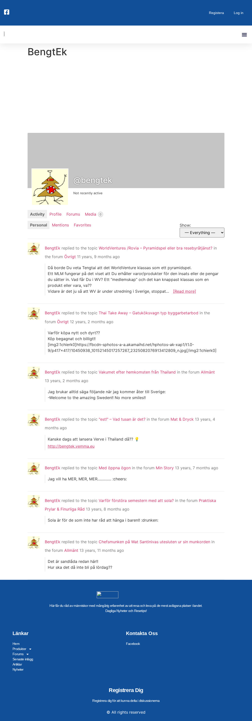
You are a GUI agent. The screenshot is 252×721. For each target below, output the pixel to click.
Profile (55, 214)
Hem (16, 644)
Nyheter (18, 669)
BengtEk (52, 248)
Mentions (60, 224)
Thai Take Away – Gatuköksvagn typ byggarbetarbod (148, 312)
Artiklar (17, 664)
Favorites (82, 224)
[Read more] (184, 291)
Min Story (165, 467)
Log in (238, 13)
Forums (73, 214)
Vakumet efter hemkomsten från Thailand (137, 372)
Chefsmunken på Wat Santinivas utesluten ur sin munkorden (154, 541)
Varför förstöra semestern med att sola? (136, 500)
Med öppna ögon (115, 467)
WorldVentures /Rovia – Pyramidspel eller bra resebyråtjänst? (155, 248)
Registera (216, 13)
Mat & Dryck (182, 419)
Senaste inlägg (23, 659)
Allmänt (208, 372)
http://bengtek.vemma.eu (71, 446)
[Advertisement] (126, 96)
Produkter (19, 649)
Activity (37, 214)
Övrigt (70, 256)
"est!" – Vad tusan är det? (122, 419)
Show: (185, 225)
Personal (38, 224)
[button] (244, 34)
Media (93, 214)
